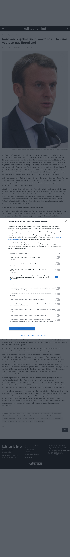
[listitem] (35, 253)
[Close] (66, 222)
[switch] (57, 257)
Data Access (35, 335)
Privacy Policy (45, 335)
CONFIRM (22, 328)
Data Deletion (25, 335)
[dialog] (35, 278)
